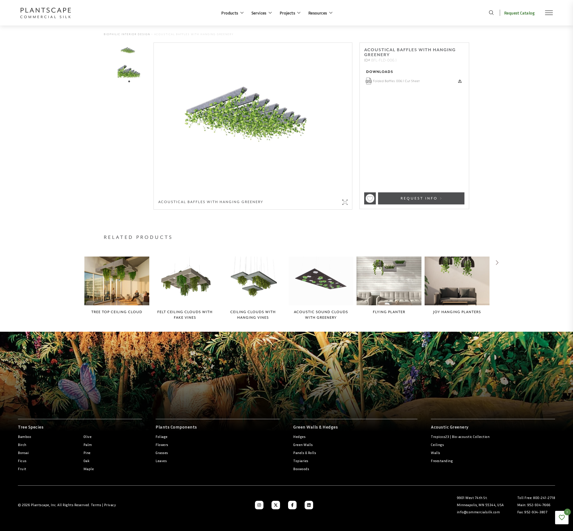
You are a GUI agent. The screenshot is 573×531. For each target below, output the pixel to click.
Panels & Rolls (304, 452)
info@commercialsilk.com (478, 512)
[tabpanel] (129, 70)
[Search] (491, 12)
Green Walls (303, 444)
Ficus (22, 461)
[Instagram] (259, 505)
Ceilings (437, 444)
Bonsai (23, 452)
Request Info (420, 198)
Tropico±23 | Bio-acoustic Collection (460, 436)
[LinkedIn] (309, 505)
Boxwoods (301, 469)
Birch (22, 444)
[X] (276, 505)
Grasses (162, 452)
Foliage (162, 436)
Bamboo (24, 436)
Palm (87, 444)
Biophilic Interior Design (127, 34)
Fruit (22, 469)
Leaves (161, 461)
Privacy (110, 505)
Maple (88, 469)
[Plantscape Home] (49, 12)
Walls (435, 452)
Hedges (299, 436)
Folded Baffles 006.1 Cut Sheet (396, 81)
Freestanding (442, 461)
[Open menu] (546, 12)
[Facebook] (292, 505)
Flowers (162, 444)
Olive (87, 436)
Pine (87, 452)
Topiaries (300, 461)
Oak (86, 461)
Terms (96, 505)
